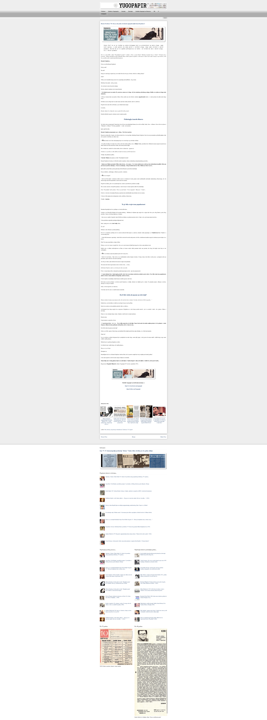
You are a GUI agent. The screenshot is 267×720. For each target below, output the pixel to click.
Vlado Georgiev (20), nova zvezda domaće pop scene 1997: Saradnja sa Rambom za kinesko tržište (153, 561)
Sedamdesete (119, 429)
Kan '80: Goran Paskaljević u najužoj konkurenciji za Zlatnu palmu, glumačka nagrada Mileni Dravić (146, 420)
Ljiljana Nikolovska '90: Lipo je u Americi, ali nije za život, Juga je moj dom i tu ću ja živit (118, 611)
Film (105, 429)
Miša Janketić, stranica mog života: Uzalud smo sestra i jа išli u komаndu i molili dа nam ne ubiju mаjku (153, 611)
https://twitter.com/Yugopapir (133, 389)
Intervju (108, 429)
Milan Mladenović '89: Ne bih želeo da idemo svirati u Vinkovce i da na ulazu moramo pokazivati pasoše (152, 589)
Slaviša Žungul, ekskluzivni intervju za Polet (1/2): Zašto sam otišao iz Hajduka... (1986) (118, 596)
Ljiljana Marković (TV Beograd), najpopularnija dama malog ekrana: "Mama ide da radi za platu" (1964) (129, 534)
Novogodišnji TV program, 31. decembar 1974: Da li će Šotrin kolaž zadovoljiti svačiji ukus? (159, 420)
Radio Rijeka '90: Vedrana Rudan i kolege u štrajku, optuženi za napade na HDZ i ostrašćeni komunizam (129, 491)
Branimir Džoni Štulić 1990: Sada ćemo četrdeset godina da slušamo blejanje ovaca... (153, 596)
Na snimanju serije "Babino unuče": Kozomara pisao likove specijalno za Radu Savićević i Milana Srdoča (129, 512)
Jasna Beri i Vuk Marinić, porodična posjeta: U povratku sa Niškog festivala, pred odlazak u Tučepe (127, 484)
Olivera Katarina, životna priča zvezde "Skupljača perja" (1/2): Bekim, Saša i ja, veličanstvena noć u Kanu (118, 582)
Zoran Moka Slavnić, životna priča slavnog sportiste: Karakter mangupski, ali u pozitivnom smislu (151, 568)
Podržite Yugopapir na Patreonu (143, 11)
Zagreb (131, 429)
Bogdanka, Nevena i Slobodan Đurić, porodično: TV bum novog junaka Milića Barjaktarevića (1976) (128, 526)
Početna (103, 11)
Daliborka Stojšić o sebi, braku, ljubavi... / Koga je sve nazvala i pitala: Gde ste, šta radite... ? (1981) (127, 498)
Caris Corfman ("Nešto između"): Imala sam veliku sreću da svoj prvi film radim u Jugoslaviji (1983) (119, 575)
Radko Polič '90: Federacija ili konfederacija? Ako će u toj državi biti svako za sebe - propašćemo (120, 420)
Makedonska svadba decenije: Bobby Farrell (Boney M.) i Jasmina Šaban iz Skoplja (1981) (153, 604)
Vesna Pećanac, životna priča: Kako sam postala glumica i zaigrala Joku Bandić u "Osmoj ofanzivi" (127, 541)
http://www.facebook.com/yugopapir (133, 386)
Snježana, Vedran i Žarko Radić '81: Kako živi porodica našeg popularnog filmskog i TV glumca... (127, 476)
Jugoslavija (113, 429)
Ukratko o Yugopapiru (113, 11)
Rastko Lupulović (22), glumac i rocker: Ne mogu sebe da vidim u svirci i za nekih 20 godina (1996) (118, 604)
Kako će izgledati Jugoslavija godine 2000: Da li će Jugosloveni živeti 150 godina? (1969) (151, 618)
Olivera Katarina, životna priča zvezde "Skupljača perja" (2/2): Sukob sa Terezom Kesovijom (118, 589)
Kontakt (123, 11)
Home (133, 437)
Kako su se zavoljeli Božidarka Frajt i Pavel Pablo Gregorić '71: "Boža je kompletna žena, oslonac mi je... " (129, 519)
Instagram (103, 13)
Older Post (163, 437)
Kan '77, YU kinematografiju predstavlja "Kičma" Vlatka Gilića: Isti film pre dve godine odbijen (126, 451)
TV (128, 429)
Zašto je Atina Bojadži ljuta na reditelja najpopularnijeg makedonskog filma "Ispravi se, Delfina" (127, 505)
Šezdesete (125, 429)
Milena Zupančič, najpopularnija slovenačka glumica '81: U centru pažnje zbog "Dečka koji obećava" (106, 421)
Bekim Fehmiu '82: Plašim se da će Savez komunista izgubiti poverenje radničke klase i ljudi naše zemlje (133, 420)
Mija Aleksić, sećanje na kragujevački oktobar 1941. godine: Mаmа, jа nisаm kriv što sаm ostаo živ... (153, 575)
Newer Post (104, 437)
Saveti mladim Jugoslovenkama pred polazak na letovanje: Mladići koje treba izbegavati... (153, 554)
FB (154, 11)
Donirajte (130, 11)
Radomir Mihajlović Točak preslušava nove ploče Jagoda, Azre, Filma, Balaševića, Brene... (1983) (152, 582)
